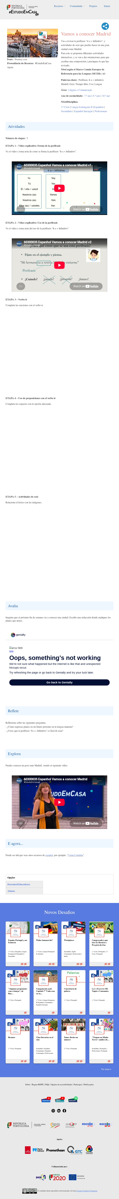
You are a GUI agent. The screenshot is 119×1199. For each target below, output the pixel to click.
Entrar (107, 6)
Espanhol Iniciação (83, 111)
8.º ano (96, 95)
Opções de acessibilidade (61, 1084)
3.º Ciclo (65, 107)
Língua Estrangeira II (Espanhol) (88, 107)
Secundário (66, 111)
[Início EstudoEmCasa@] (22, 6)
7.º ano (87, 95)
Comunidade (76, 6)
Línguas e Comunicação (80, 89)
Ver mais (105, 1069)
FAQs (47, 1084)
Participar (78, 1084)
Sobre (27, 1084)
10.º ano (106, 95)
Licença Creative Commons (87, 1190)
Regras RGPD (37, 1084)
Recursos (58, 6)
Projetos (93, 6)
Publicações (89, 1084)
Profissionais (101, 111)
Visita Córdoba (75, 855)
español (49, 855)
